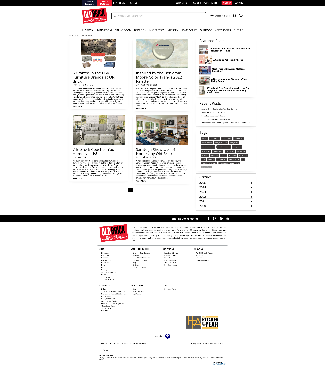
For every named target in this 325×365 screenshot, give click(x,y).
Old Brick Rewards (139, 267)
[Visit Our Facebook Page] (208, 218)
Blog (76, 35)
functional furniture (209, 164)
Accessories (223, 30)
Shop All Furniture (107, 279)
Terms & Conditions (203, 260)
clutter (223, 155)
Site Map (205, 343)
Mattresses (157, 30)
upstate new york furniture (229, 164)
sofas (203, 159)
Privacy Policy (196, 343)
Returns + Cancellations (141, 253)
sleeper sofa (243, 155)
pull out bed (221, 159)
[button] (220, 16)
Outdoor (206, 30)
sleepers (211, 159)
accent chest (238, 138)
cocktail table (217, 151)
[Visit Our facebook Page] (113, 3)
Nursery (172, 30)
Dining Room (123, 30)
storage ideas (214, 138)
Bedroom (140, 30)
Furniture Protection (140, 260)
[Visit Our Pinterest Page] (221, 218)
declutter (232, 155)
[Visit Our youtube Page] (123, 3)
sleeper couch (234, 159)
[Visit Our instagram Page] (116, 3)
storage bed (237, 147)
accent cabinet (207, 143)
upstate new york (223, 147)
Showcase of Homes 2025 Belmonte (114, 294)
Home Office (189, 30)
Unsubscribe (105, 311)
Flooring (238, 3)
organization (226, 138)
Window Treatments (108, 272)
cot (243, 159)
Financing (196, 3)
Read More (77, 106)
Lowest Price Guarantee (141, 258)
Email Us (167, 258)
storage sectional (221, 143)
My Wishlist (137, 294)
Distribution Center (171, 255)
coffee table (206, 151)
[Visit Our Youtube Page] (227, 218)
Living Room (104, 30)
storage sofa (234, 143)
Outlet (238, 30)
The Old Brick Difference (204, 253)
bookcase (205, 155)
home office (230, 151)
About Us (199, 255)
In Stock (227, 3)
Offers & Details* (216, 343)
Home (71, 35)
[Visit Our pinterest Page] (120, 3)
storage (204, 138)
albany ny (214, 155)
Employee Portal (170, 289)
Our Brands (104, 350)
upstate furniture (208, 147)
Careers (199, 258)
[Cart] (241, 16)
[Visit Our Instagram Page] (215, 218)
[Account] (234, 16)
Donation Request (170, 265)
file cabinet (241, 151)
